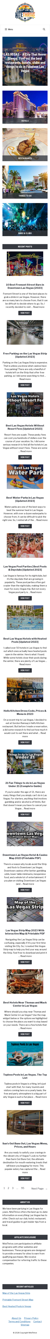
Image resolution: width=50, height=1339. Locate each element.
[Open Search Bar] (44, 29)
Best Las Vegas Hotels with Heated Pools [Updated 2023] (25, 640)
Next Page (39, 1188)
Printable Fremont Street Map (17, 1299)
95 (22, 1188)
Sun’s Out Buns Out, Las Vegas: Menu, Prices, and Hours (25, 1145)
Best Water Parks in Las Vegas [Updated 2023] (25, 499)
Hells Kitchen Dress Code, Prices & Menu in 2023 (25, 712)
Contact (37, 1321)
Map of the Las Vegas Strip (16, 1293)
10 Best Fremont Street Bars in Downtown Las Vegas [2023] (25, 286)
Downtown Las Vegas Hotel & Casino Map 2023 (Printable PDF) (25, 857)
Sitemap (25, 1325)
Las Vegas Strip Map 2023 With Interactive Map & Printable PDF (25, 932)
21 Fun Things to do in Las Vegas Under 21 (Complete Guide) (25, 785)
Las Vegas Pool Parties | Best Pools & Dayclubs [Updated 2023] (25, 568)
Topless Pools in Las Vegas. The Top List (25, 1076)
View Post (25, 313)
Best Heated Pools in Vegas (16, 1306)
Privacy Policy (31, 1318)
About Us (16, 1318)
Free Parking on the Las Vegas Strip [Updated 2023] (25, 355)
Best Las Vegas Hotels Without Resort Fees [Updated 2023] (25, 427)
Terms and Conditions (19, 1321)
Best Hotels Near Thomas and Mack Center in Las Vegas (25, 1004)
